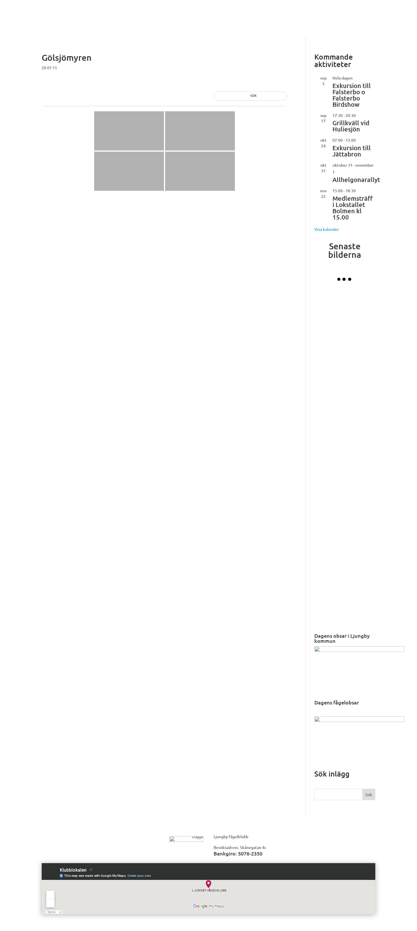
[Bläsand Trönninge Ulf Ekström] (360, 608)
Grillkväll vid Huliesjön (350, 126)
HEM (149, 14)
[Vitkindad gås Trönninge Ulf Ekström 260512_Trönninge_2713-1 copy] (330, 486)
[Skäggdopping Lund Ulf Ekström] (360, 516)
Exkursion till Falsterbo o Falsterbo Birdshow (351, 95)
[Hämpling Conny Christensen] (360, 424)
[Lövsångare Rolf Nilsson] (330, 333)
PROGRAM (195, 14)
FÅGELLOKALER (255, 14)
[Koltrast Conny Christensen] (330, 516)
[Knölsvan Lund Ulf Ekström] (330, 455)
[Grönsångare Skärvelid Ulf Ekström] (330, 302)
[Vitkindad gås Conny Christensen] (330, 363)
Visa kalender (326, 229)
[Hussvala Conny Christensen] (360, 577)
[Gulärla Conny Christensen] (330, 547)
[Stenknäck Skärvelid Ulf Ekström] (360, 455)
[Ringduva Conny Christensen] (360, 333)
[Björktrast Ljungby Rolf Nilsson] (360, 302)
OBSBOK (169, 14)
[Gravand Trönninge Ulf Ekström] (330, 394)
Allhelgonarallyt (356, 179)
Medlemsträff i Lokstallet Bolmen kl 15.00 (352, 207)
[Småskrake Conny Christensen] (330, 608)
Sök (368, 794)
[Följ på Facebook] (370, 18)
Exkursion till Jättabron (351, 151)
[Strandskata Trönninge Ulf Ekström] (330, 577)
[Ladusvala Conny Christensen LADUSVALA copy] (360, 486)
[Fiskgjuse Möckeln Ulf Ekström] (360, 363)
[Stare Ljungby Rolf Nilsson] (360, 394)
